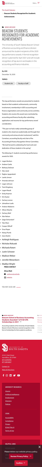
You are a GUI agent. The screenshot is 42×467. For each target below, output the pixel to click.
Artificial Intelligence (12, 394)
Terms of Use (9, 431)
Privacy (7, 424)
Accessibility (9, 418)
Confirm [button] (19, 463)
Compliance (9, 421)
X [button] (39, 447)
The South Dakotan (8, 10)
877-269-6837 (6, 362)
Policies (7, 404)
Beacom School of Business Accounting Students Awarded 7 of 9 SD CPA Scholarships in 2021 (18, 319)
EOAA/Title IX (9, 427)
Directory (8, 401)
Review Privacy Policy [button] (19, 456)
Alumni (7, 391)
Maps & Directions (8, 370)
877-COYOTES (6, 360)
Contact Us (5, 367)
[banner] (19, 311)
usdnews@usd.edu (13, 274)
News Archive (10, 27)
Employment (9, 398)
